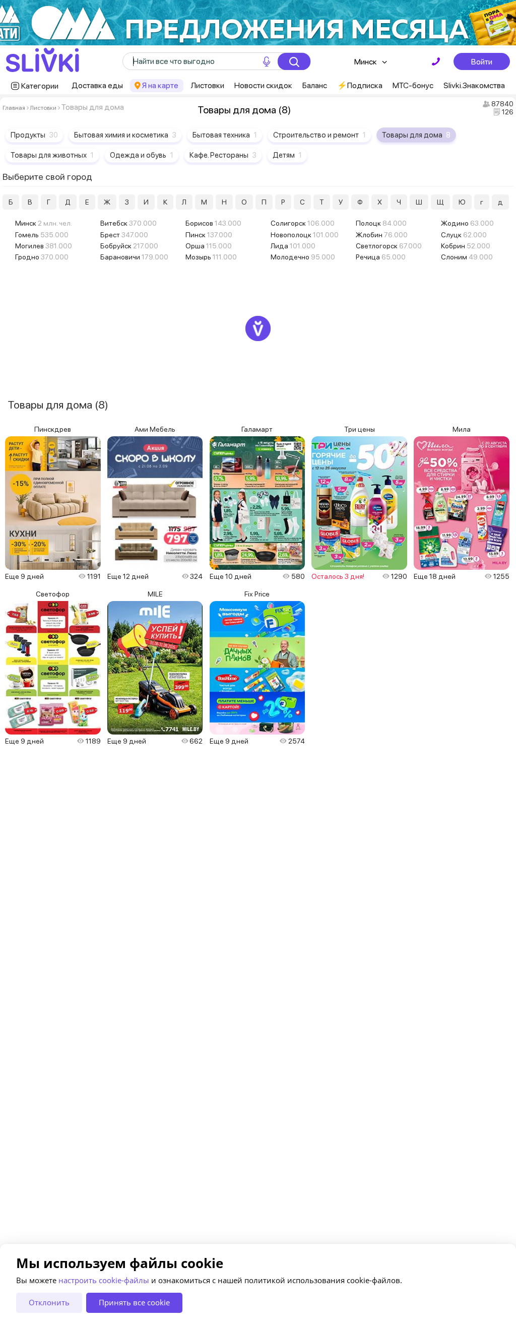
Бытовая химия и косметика (125, 135)
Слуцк (464, 235)
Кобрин (465, 246)
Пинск (208, 235)
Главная (14, 107)
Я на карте (160, 85)
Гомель (42, 235)
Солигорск (303, 223)
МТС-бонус (413, 85)
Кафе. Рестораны (222, 155)
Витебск (128, 223)
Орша (208, 246)
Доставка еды (97, 85)
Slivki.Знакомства (474, 85)
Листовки (207, 85)
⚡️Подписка (359, 85)
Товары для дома (416, 135)
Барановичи (134, 257)
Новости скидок (263, 85)
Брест (124, 235)
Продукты (34, 135)
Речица (381, 257)
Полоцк (381, 223)
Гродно (42, 257)
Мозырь (211, 257)
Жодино (467, 223)
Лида (293, 246)
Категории (39, 86)
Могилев (43, 246)
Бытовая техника (224, 135)
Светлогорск (389, 246)
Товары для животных (52, 155)
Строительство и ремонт (319, 135)
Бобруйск (129, 246)
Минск (365, 62)
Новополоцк (305, 235)
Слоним (467, 257)
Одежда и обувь (141, 155)
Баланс (314, 85)
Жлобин (382, 235)
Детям (287, 155)
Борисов (213, 223)
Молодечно (303, 257)
